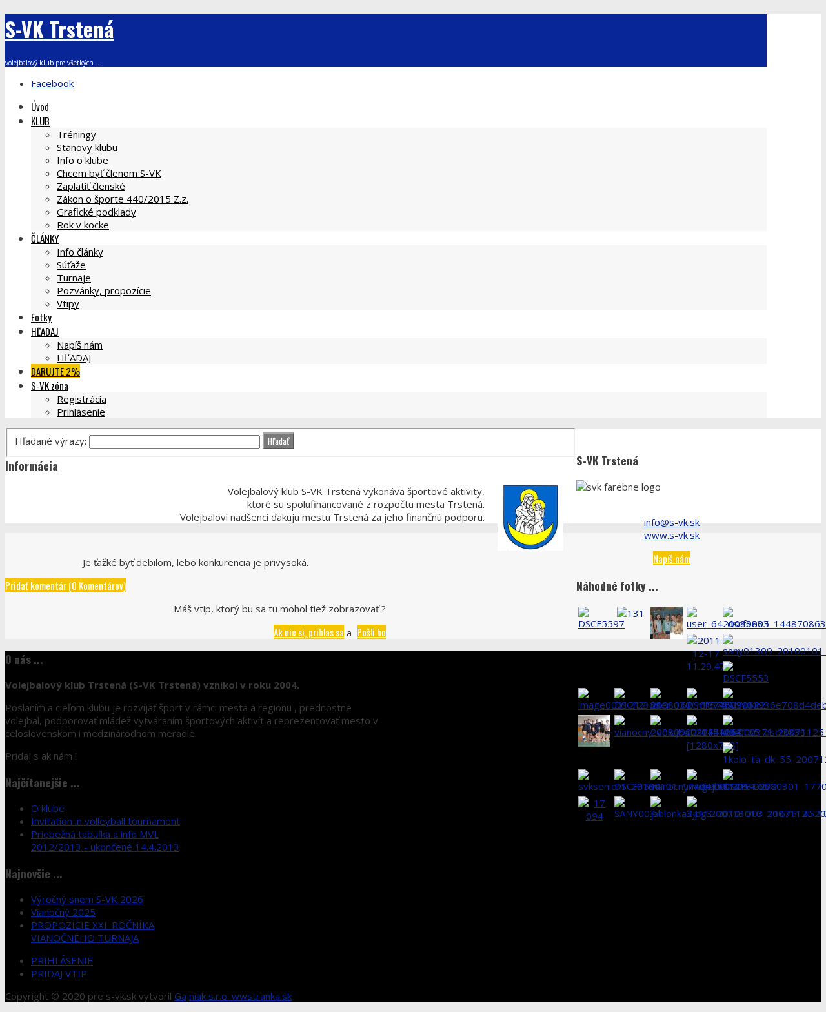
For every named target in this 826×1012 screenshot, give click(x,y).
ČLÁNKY (45, 238)
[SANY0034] (637, 813)
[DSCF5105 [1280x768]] (713, 744)
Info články (80, 251)
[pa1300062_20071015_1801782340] (594, 743)
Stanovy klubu (87, 147)
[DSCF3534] (637, 786)
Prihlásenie (81, 411)
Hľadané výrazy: (52, 440)
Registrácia (81, 398)
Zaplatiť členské (91, 185)
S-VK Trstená (59, 29)
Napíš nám (80, 344)
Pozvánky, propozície (104, 290)
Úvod (40, 106)
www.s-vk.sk (672, 535)
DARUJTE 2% (55, 371)
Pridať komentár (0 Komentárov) (65, 585)
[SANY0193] (746, 704)
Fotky (41, 317)
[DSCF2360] (637, 704)
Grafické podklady (96, 211)
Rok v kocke (83, 224)
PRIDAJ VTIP (59, 973)
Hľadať (278, 440)
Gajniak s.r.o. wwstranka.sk (233, 995)
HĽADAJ (45, 331)
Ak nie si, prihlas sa (309, 632)
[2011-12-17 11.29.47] (706, 666)
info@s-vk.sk (672, 522)
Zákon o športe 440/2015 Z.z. (122, 198)
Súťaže (71, 264)
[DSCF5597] (601, 623)
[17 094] (594, 815)
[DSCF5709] (710, 704)
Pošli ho (371, 632)
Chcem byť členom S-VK (109, 173)
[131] (631, 613)
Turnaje (74, 277)
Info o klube (82, 160)
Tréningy (76, 134)
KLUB (40, 121)
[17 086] (666, 635)
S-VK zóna (49, 385)
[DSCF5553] (746, 677)
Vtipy (68, 303)
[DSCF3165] (746, 786)
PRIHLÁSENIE (62, 960)
